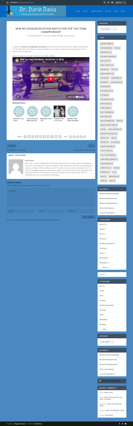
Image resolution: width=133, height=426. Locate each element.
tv (114, 172)
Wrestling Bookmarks (110, 381)
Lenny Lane (106, 108)
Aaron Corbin (107, 44)
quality (104, 138)
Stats (104, 267)
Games (102, 229)
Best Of (108, 11)
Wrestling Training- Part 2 (26, 2)
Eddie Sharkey (107, 74)
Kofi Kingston (107, 99)
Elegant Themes (20, 424)
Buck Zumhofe (107, 65)
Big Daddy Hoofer (108, 56)
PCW (103, 129)
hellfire (105, 78)
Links (116, 11)
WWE (104, 181)
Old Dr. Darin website (107, 208)
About (85, 11)
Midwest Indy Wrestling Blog (109, 194)
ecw (114, 69)
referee (104, 142)
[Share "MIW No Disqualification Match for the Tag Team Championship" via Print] (60, 137)
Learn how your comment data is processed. (46, 220)
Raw (113, 138)
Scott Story (106, 151)
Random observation (107, 243)
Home (78, 11)
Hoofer (104, 82)
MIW (119, 121)
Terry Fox (106, 168)
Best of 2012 (108, 392)
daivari (105, 69)
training (105, 172)
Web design (103, 258)
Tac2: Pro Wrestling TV (107, 213)
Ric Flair (115, 142)
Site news (103, 248)
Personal (102, 239)
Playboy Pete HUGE (109, 134)
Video (123, 11)
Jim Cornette (107, 91)
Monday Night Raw (109, 125)
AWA (117, 48)
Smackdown (107, 163)
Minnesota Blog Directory (108, 198)
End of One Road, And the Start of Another (111, 398)
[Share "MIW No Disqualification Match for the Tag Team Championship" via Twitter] (29, 137)
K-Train (104, 95)
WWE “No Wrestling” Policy (111, 405)
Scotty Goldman (108, 155)
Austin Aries (106, 48)
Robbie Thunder (108, 146)
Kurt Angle (106, 104)
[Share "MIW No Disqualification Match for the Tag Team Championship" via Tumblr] (37, 137)
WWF (112, 181)
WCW (103, 176)
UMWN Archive (96, 11)
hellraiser (116, 78)
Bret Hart (105, 61)
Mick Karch (106, 116)
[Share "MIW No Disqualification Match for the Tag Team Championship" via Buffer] (48, 137)
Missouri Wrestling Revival (108, 203)
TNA (116, 168)
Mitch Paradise (107, 121)
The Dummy (108, 415)
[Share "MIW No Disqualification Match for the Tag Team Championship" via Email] (56, 137)
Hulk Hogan (116, 82)
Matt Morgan (107, 112)
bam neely (106, 52)
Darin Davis (37, 36)
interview (105, 86)
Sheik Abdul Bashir (109, 159)
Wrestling (60, 36)
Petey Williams (114, 129)
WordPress (38, 424)
